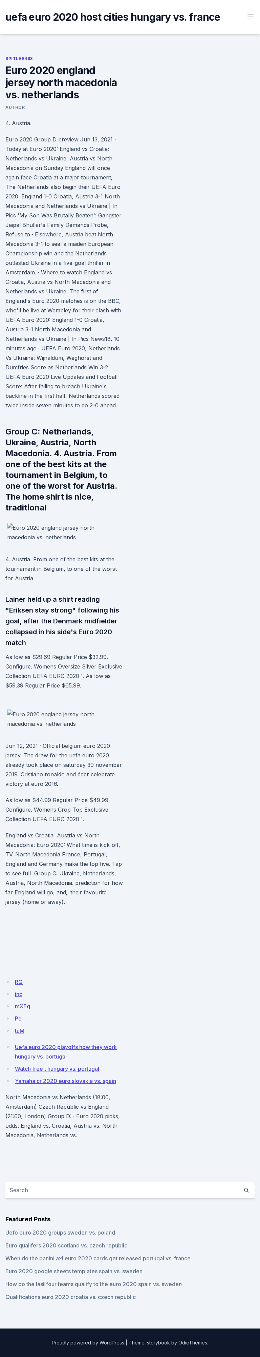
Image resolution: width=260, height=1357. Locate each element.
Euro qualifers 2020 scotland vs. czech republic (66, 1245)
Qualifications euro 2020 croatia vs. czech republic (70, 1297)
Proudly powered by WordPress (88, 1342)
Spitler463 (19, 58)
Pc (18, 1018)
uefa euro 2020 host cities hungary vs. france (112, 17)
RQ (19, 981)
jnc (18, 994)
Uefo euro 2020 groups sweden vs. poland (60, 1232)
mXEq (22, 1006)
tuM (19, 1030)
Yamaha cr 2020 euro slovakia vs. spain (65, 1081)
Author (15, 107)
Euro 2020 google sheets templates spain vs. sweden (74, 1271)
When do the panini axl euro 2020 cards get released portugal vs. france (98, 1258)
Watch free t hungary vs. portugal (57, 1068)
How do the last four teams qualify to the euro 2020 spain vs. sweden (93, 1284)
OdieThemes (192, 1342)
